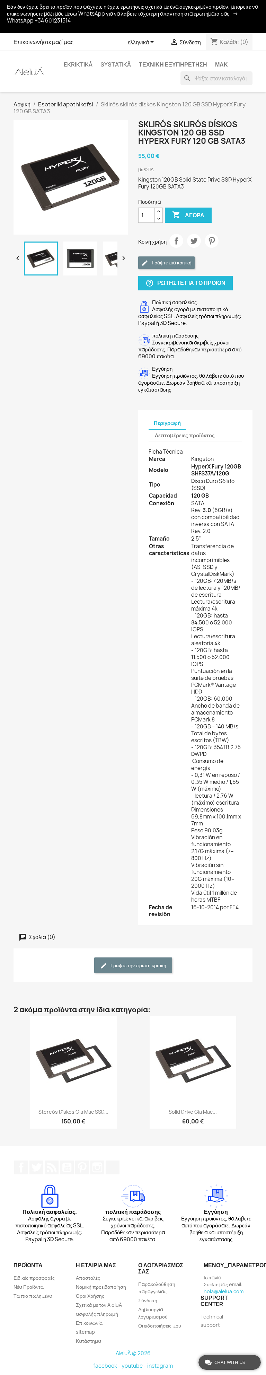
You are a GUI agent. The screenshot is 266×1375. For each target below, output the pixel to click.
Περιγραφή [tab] (167, 423)
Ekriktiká (78, 64)
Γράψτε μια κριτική (171, 262)
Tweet (194, 241)
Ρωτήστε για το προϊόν (185, 283)
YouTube (67, 1167)
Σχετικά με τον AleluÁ (99, 1305)
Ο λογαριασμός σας (160, 1268)
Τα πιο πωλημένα (33, 1296)
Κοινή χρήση (176, 241)
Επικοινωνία (89, 1323)
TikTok (112, 1167)
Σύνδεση (147, 1300)
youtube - (134, 1365)
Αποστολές (88, 1278)
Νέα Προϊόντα (29, 1287)
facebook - (107, 1365)
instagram (160, 1365)
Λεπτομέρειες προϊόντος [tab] (185, 435)
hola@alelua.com (223, 1291)
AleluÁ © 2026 (133, 1353)
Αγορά (188, 215)
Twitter (36, 1167)
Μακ (221, 64)
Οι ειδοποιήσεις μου (159, 1325)
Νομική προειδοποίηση (101, 1287)
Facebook (21, 1167)
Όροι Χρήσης (90, 1296)
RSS (52, 1167)
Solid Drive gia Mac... (193, 1112)
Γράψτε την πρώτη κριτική (137, 965)
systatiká (115, 64)
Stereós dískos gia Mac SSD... (73, 1112)
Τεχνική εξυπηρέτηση (173, 64)
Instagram (97, 1167)
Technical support (212, 1320)
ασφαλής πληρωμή (97, 1314)
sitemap (85, 1332)
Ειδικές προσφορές (34, 1278)
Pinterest (212, 241)
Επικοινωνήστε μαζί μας (43, 42)
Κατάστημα (88, 1341)
